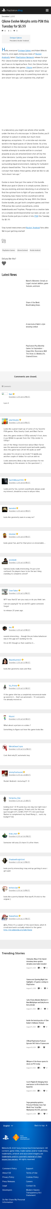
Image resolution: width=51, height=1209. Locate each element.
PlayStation (15, 10)
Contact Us (31, 1185)
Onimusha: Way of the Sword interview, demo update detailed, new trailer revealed (36, 961)
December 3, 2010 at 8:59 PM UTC (19, 537)
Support (29, 1168)
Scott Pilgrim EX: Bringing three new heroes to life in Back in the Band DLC (37, 1084)
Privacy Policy (8, 1177)
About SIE (6, 1173)
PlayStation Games (8, 250)
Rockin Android (35, 250)
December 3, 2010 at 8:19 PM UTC (19, 422)
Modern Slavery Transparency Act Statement (33, 1192)
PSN (36, 216)
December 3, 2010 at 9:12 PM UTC (19, 593)
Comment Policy (9, 1168)
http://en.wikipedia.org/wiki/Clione (18, 930)
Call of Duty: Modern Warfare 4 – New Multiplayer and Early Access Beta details (37, 1002)
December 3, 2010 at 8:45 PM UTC (19, 483)
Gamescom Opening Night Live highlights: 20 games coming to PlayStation (37, 981)
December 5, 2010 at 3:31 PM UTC (19, 862)
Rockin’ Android (33, 227)
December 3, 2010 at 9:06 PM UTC (19, 562)
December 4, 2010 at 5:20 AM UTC (20, 801)
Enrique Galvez (16, 38)
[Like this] (45, 968)
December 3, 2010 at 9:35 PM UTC (19, 662)
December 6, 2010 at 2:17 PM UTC (19, 919)
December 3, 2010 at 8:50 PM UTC (20, 511)
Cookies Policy (32, 1177)
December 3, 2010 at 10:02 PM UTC (20, 749)
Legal (4, 1185)
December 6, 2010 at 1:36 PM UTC (19, 890)
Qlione (29, 67)
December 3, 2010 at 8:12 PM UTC (19, 397)
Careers (29, 1181)
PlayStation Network (25, 57)
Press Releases (8, 1181)
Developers (7, 1190)
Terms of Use (31, 1173)
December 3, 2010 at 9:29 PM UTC (19, 630)
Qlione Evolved (22, 250)
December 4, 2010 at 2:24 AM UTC (20, 775)
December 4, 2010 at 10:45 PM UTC (20, 836)
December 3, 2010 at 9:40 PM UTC (19, 719)
